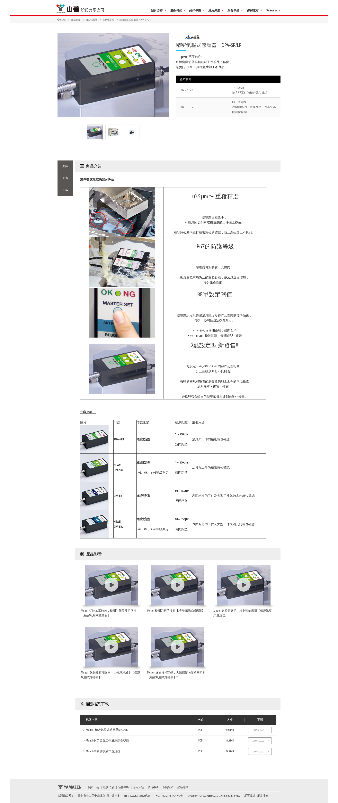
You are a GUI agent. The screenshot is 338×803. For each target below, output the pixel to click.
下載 (65, 190)
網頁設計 (249, 795)
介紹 (65, 166)
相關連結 (168, 787)
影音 (65, 178)
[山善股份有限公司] (80, 9)
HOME (63, 19)
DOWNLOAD (258, 730)
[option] (113, 75)
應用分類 (138, 787)
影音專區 (153, 787)
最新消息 (108, 787)
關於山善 (93, 787)
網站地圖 (182, 787)
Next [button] (163, 75)
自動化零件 (108, 19)
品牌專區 (123, 787)
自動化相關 (91, 19)
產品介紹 (76, 19)
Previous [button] (62, 75)
